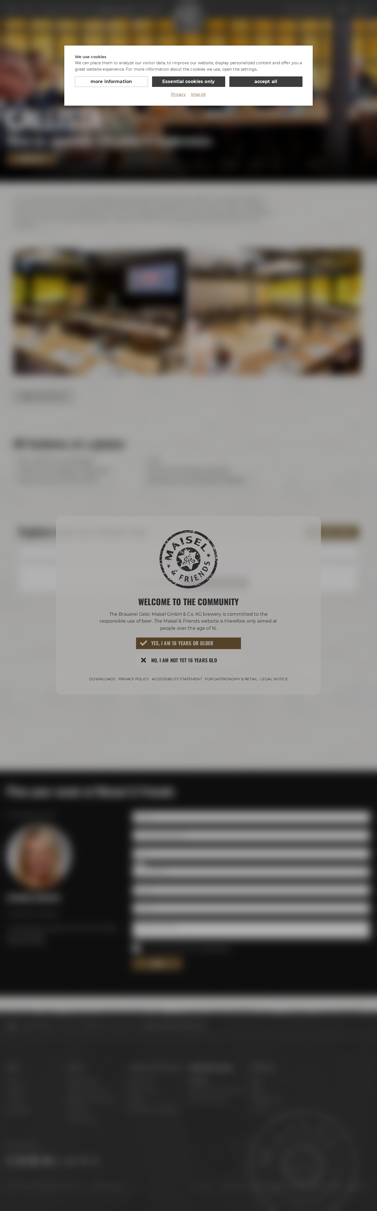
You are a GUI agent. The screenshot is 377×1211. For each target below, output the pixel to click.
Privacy (178, 94)
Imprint (198, 94)
